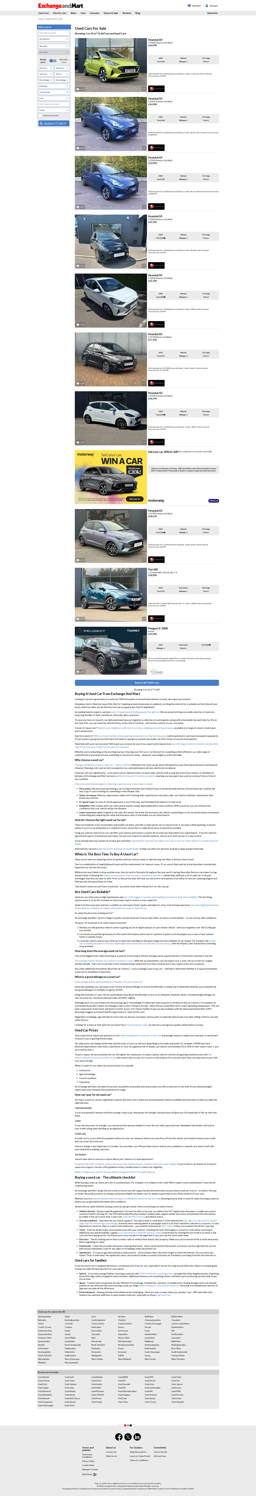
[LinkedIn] (137, 1439)
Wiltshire (42, 1362)
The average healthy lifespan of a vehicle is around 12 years (104, 960)
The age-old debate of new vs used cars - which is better (102, 765)
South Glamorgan (152, 1352)
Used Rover (96, 1398)
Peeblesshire (70, 1348)
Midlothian (176, 1341)
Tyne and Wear (178, 1355)
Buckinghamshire (72, 1320)
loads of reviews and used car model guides (118, 848)
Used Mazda (70, 1391)
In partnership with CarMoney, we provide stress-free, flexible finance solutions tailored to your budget (125, 1164)
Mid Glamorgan (125, 1341)
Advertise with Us (138, 1452)
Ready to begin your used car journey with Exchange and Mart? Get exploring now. (115, 1172)
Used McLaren (97, 1391)
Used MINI (176, 1391)
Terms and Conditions (87, 1455)
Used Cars (43, 13)
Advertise (212, 13)
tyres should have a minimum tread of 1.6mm (139, 1232)
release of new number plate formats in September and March (133, 875)
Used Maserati (44, 1391)
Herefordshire (151, 1334)
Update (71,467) (55, 123)
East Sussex (123, 1331)
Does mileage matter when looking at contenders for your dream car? (109, 981)
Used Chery (176, 1377)
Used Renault (43, 1398)
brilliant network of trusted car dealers (136, 776)
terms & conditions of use (133, 1483)
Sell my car (213, 501)
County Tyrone (44, 1327)
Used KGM (96, 1388)
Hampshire (122, 1334)
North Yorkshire (98, 1345)
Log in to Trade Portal (140, 1456)
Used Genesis (70, 1384)
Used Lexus (176, 1388)
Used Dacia (96, 1380)
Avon (93, 1316)
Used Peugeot (124, 1395)
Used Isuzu (149, 1384)
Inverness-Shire (44, 1338)
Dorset (148, 1327)
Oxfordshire (43, 1348)
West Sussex (150, 1359)
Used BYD (149, 1377)
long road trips (163, 1295)
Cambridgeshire (98, 1320)
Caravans (94, 13)
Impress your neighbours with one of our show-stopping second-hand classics (136, 728)
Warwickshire (44, 1359)
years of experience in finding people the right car (135, 712)
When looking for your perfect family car (159, 1285)
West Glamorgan (72, 1359)
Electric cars (59, 13)
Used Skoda (150, 1398)
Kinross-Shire (123, 1338)
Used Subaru (70, 1402)
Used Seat (122, 1398)
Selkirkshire (70, 1352)
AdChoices (87, 1474)
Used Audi (69, 1377)
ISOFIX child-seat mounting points (156, 1273)
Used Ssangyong (45, 1402)
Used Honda (96, 1384)
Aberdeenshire (44, 1316)
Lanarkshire (150, 1338)
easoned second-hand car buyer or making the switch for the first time (126, 1198)
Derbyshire (96, 1327)
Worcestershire (71, 1362)
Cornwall (68, 1323)
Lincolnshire (70, 1341)
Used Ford (42, 1384)
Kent (93, 1338)
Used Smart (176, 1398)
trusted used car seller (137, 1024)
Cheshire (122, 1320)
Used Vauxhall (177, 1402)
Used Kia (122, 1388)
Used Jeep (69, 1388)
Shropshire (96, 1352)
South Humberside (179, 1352)
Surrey (147, 1355)
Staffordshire (70, 1355)
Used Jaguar (43, 1388)
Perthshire (95, 1348)
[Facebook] (119, 1439)
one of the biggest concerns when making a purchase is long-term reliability (160, 897)
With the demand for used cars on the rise (141, 1035)
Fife (173, 1331)
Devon (121, 1327)
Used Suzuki (96, 1402)
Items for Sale (111, 13)
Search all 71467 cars (147, 682)
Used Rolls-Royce (72, 1398)
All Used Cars (160, 1456)
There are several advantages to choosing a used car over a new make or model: (114, 784)
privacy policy (155, 1483)
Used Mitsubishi (45, 1395)
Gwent (68, 1334)
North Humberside (73, 1345)
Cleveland (175, 1320)
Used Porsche (177, 1395)
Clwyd (41, 1323)
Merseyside (96, 1341)
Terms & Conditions (139, 1460)
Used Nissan (70, 1395)
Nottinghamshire (178, 1345)
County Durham (125, 1323)
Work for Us (111, 1456)
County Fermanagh (153, 1323)
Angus (67, 1316)
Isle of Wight (70, 1338)
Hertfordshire (177, 1334)
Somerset (122, 1352)
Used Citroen (43, 1380)
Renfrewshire (150, 1348)
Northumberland (152, 1345)
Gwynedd (95, 1334)
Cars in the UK (160, 1452)
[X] (128, 1440)
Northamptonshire (126, 1345)
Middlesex (149, 1341)
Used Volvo (70, 1405)
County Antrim (97, 1323)
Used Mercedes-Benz (127, 1391)
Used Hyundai (124, 1384)
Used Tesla (123, 1402)
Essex (147, 1331)
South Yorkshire (45, 1355)
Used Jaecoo (177, 1384)
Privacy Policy (88, 1461)
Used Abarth (43, 1377)
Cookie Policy (88, 1465)
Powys (121, 1348)
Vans (83, 13)
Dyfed (67, 1331)
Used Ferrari (150, 1380)
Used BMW (123, 1377)
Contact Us (111, 1452)
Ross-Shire (176, 1348)
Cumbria (68, 1327)
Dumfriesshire (177, 1327)
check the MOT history (133, 1216)
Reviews (127, 13)
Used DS (121, 1380)
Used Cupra (70, 1380)
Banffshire (149, 1316)
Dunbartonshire (45, 1331)
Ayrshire (121, 1316)
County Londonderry (180, 1323)
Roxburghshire (44, 1352)
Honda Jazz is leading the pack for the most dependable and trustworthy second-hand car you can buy (147, 942)
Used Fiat (175, 1380)
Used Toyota (150, 1402)
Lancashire (175, 1338)
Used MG (149, 1391)
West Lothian (97, 1359)
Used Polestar (151, 1395)
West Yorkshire (178, 1359)
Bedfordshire (177, 1316)
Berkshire (42, 1320)
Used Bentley (97, 1377)
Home (41, 19)
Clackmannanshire (152, 1320)
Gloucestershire (45, 1334)
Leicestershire (44, 1341)
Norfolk (41, 1345)
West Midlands (124, 1359)
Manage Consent (90, 1469)
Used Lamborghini (152, 1388)
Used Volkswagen (45, 1405)
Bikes (73, 13)
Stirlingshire (96, 1355)
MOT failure (167, 1226)
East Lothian (96, 1331)
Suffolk (121, 1355)
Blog (137, 13)
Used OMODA (97, 1395)
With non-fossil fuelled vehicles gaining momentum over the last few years (130, 736)
